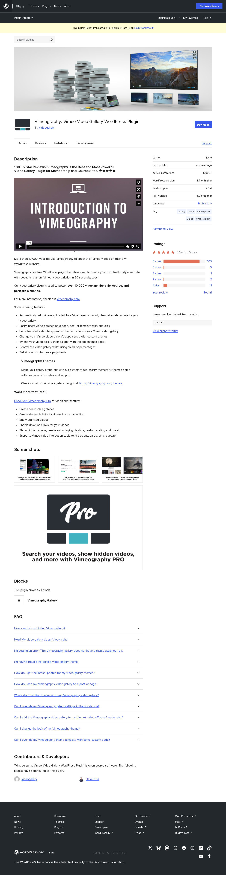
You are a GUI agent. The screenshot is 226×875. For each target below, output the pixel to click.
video (191, 211)
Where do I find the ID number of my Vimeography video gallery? (56, 695)
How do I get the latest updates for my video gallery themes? (54, 673)
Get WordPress (209, 6)
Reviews (40, 143)
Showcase (60, 816)
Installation (61, 143)
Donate (141, 827)
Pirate (51, 852)
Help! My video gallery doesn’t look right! (40, 639)
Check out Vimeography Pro (32, 401)
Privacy (18, 832)
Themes (59, 821)
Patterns (59, 832)
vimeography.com (68, 299)
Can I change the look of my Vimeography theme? (47, 728)
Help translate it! (144, 27)
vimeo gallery (203, 219)
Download (203, 124)
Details (22, 143)
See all (207, 292)
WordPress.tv (104, 832)
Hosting (18, 827)
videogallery (47, 127)
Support (207, 143)
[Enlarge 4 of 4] (138, 490)
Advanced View (163, 229)
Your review (160, 292)
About (17, 816)
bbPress (181, 827)
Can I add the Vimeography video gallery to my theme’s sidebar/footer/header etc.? (68, 717)
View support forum (165, 331)
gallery (181, 211)
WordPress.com (186, 816)
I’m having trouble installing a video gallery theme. (46, 661)
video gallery (203, 211)
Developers (101, 827)
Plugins (58, 827)
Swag (139, 832)
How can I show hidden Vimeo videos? (39, 628)
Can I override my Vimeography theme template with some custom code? (62, 739)
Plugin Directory (23, 17)
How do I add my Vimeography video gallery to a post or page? (55, 684)
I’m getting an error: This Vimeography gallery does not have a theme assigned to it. (68, 650)
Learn (98, 816)
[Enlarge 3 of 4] (138, 460)
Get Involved (142, 816)
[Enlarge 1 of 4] (50, 460)
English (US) (205, 203)
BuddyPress (183, 832)
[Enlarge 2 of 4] (94, 460)
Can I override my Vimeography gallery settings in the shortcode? (56, 706)
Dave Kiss (92, 779)
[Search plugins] (51, 39)
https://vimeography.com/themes (100, 383)
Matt (179, 821)
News (17, 821)
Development (85, 143)
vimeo (190, 219)
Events (139, 821)
